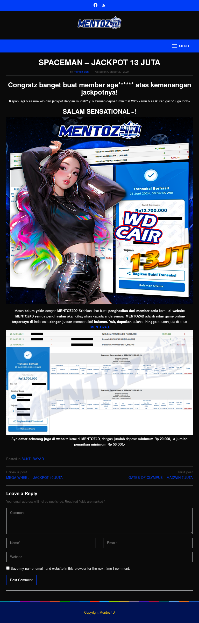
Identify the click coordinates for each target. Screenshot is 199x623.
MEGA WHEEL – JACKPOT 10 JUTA (34, 474)
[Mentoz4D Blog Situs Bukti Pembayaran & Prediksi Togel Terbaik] (99, 21)
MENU (184, 45)
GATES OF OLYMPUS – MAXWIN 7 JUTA (161, 474)
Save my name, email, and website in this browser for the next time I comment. (70, 568)
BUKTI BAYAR (33, 458)
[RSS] (104, 5)
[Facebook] (95, 5)
